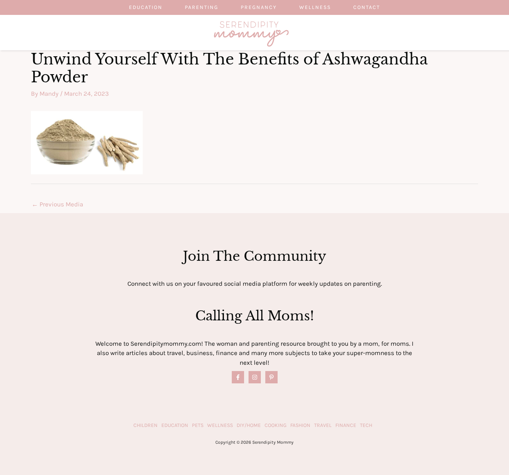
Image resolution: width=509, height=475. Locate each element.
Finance (345, 425)
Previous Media (57, 204)
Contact (366, 7)
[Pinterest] (271, 377)
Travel (323, 425)
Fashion (300, 425)
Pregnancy (259, 7)
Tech (366, 425)
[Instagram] (255, 377)
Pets (197, 425)
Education (145, 7)
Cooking (276, 425)
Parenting (201, 7)
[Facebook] (238, 377)
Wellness (315, 7)
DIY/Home (249, 425)
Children (145, 425)
